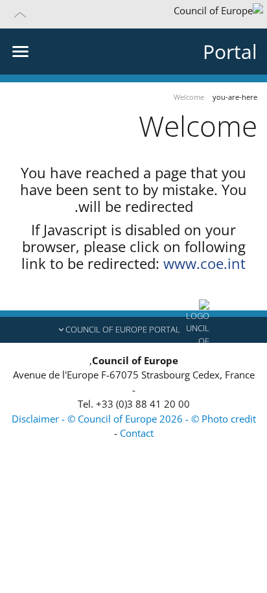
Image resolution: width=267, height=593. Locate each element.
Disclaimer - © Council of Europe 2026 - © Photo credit (134, 418)
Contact (137, 432)
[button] (133, 14)
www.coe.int (204, 263)
